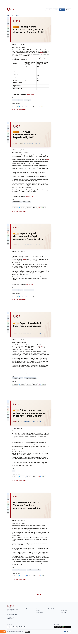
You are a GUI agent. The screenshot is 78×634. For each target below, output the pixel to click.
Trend (41, 52)
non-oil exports (27, 100)
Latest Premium (27, 608)
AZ (67, 631)
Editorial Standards (39, 612)
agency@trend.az (10, 618)
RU (69, 631)
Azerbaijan (15, 100)
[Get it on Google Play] (66, 627)
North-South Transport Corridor (34, 569)
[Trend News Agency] (10, 606)
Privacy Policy (63, 608)
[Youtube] (16, 627)
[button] (8, 18)
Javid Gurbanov (22, 569)
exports (20, 290)
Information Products (52, 608)
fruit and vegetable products (30, 378)
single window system (29, 290)
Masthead (38, 608)
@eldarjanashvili (30, 94)
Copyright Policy (64, 610)
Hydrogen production (17, 201)
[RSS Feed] (24, 627)
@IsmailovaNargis (30, 373)
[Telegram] (19, 627)
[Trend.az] (11, 9)
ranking (20, 100)
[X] (14, 627)
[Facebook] (11, 627)
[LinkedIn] (22, 627)
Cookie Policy (63, 612)
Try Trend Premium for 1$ (19, 109)
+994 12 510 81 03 (10, 617)
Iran (13, 470)
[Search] (46, 9)
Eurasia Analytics (26, 201)
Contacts (37, 610)
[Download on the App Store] (58, 627)
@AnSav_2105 (29, 196)
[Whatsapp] (8, 627)
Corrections (38, 614)
